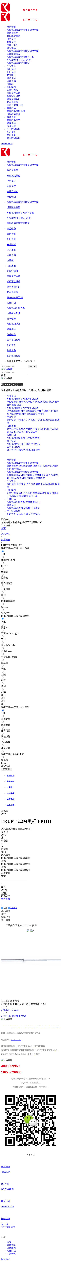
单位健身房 (12, 33)
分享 (5, 908)
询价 (4, 893)
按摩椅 (10, 84)
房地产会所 (12, 45)
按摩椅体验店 (13, 114)
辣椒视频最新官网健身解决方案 (23, 30)
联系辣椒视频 (13, 138)
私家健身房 (12, 102)
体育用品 (11, 78)
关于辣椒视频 (13, 129)
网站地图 (5, 1259)
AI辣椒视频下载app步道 (19, 60)
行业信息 (11, 126)
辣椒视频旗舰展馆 (16, 111)
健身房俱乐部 (13, 99)
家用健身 (11, 69)
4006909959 (6, 143)
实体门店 (11, 108)
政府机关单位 (13, 36)
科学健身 (11, 117)
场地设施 (11, 81)
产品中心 (11, 66)
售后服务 (11, 135)
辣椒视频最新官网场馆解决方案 (23, 51)
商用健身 (11, 72)
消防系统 (11, 39)
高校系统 (11, 42)
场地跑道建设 (13, 54)
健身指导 (11, 123)
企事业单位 (12, 90)
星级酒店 (11, 48)
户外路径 (11, 75)
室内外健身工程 (15, 105)
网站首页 (11, 27)
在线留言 (13, 908)
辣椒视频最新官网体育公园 (20, 57)
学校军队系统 (13, 96)
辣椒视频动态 (13, 120)
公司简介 (11, 132)
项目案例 (11, 87)
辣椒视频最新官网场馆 (18, 63)
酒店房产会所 (13, 93)
